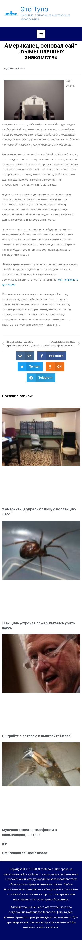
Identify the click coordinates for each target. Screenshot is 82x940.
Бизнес (20, 68)
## (4, 844)
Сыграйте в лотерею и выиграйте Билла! (37, 736)
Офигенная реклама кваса (24, 853)
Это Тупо (34, 9)
